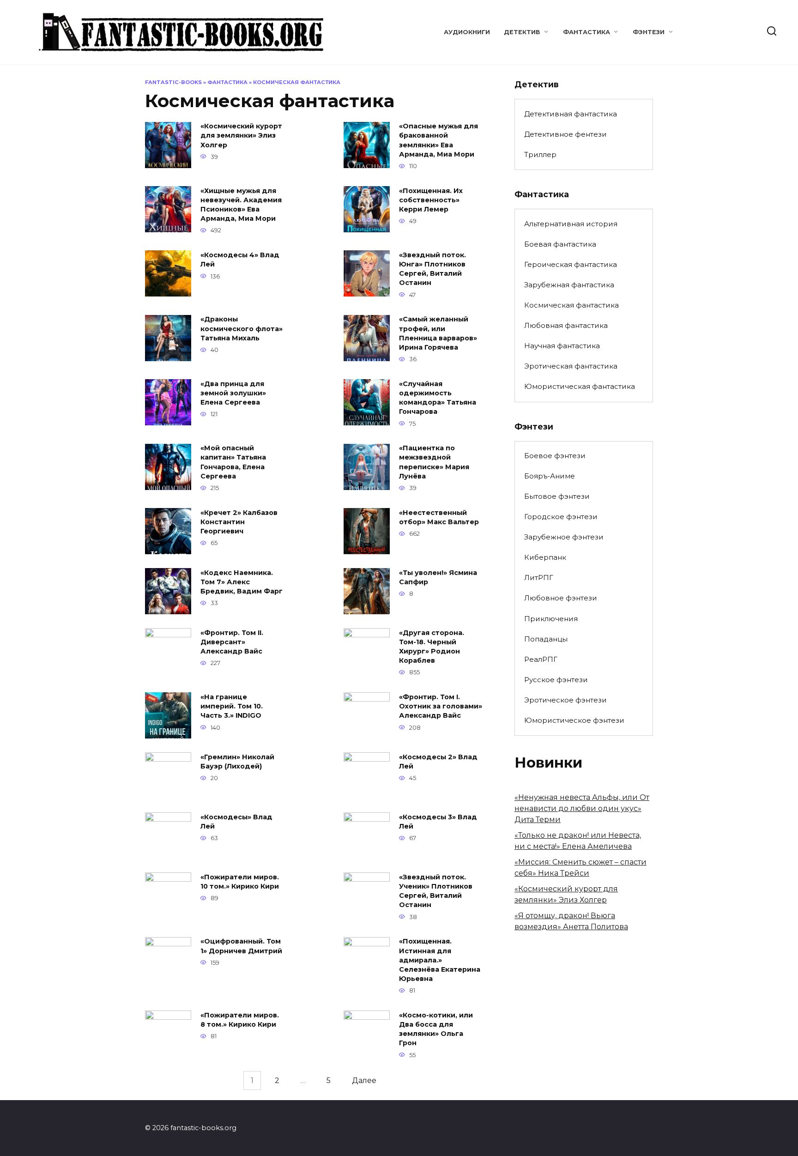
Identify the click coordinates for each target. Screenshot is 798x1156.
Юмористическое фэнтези (574, 720)
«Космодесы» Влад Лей (236, 821)
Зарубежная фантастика (569, 284)
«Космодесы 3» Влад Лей (438, 821)
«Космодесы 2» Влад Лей (438, 761)
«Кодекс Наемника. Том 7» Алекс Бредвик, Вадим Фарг (241, 582)
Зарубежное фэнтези (564, 537)
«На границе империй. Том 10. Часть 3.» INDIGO (231, 706)
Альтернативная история (570, 223)
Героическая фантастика (570, 264)
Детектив (522, 32)
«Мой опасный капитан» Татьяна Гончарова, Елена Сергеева (233, 462)
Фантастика (586, 32)
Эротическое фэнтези (565, 700)
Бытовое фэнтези (557, 496)
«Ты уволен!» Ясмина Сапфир (438, 577)
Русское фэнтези (556, 679)
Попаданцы (546, 639)
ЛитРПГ (538, 577)
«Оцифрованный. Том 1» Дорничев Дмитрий (241, 946)
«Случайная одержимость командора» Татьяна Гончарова (437, 398)
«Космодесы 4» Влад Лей (239, 259)
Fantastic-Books (173, 82)
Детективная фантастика (570, 113)
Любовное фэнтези (560, 597)
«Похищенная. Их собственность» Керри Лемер (431, 200)
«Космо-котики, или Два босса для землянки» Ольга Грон (436, 1029)
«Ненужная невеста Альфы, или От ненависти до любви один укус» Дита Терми (581, 808)
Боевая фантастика (560, 244)
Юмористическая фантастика (579, 386)
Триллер (540, 154)
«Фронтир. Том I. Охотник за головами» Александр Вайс (440, 706)
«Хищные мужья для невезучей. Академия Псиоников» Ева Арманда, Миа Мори (241, 205)
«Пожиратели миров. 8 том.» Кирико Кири (239, 1020)
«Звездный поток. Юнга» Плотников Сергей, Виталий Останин (432, 269)
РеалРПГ (540, 659)
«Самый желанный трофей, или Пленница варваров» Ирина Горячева (438, 333)
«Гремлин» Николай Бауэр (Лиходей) (237, 761)
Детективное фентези (565, 134)
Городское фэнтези (561, 516)
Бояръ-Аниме (549, 476)
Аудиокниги (467, 32)
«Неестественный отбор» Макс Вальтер (439, 517)
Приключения (551, 618)
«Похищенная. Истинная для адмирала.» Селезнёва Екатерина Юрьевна (439, 960)
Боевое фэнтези (555, 455)
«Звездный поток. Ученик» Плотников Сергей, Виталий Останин (435, 891)
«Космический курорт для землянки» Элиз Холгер (241, 135)
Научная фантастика (562, 345)
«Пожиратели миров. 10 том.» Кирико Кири (239, 881)
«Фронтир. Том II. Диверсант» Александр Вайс (231, 642)
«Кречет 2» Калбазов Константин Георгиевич (239, 521)
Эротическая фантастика (570, 366)
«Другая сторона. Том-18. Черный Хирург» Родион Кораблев (431, 647)
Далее (364, 1080)
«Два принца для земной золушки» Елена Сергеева (233, 393)
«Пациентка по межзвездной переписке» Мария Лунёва (434, 462)
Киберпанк (545, 557)
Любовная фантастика (566, 325)
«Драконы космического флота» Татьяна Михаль (241, 328)
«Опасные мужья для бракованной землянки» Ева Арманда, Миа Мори (438, 140)
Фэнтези (649, 32)
